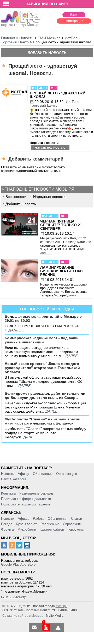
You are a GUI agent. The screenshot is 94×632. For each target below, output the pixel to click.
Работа (38, 518)
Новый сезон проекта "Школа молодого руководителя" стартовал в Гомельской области (42, 368)
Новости (7, 518)
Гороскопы (76, 529)
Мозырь (61, 606)
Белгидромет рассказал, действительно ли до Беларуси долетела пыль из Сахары (45, 395)
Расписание (49, 524)
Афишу (23, 474)
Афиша (23, 518)
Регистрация (73, 21)
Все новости (15, 197)
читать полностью (50, 147)
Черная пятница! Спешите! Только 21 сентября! (61, 225)
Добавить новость (47, 53)
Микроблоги (26, 529)
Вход (74, 15)
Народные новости (49, 197)
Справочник (72, 524)
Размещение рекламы (36, 493)
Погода (6, 524)
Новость (7, 474)
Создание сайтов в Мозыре (22, 615)
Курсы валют (26, 524)
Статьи (76, 518)
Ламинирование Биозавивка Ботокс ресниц (61, 271)
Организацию (66, 474)
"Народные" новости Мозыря (39, 189)
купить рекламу (13, 597)
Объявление (42, 474)
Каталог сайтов (52, 529)
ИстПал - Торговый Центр (55, 103)
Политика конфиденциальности (26, 499)
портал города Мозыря (20, 25)
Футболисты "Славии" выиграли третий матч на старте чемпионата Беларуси (42, 421)
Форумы (7, 529)
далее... (46, 253)
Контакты (8, 493)
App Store (28, 564)
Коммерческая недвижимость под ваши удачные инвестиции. (42, 340)
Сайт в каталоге (13, 479)
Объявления (57, 518)
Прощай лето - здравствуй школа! (57, 95)
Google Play (10, 564)
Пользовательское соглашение (25, 504)
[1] (46, 627)
